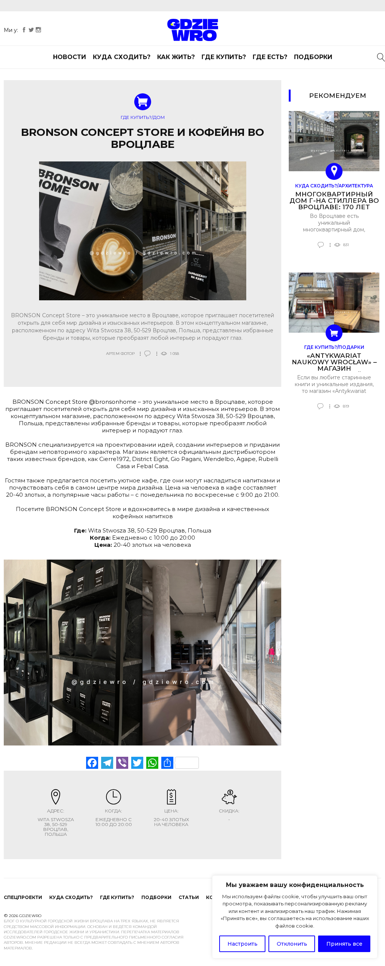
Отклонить (292, 943)
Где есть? (270, 57)
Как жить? (176, 57)
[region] (294, 917)
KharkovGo (192, 30)
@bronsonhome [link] (112, 401)
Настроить (242, 943)
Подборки (313, 57)
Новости (69, 57)
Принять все (344, 943)
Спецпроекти (23, 897)
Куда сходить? (121, 57)
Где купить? (224, 57)
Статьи (189, 897)
